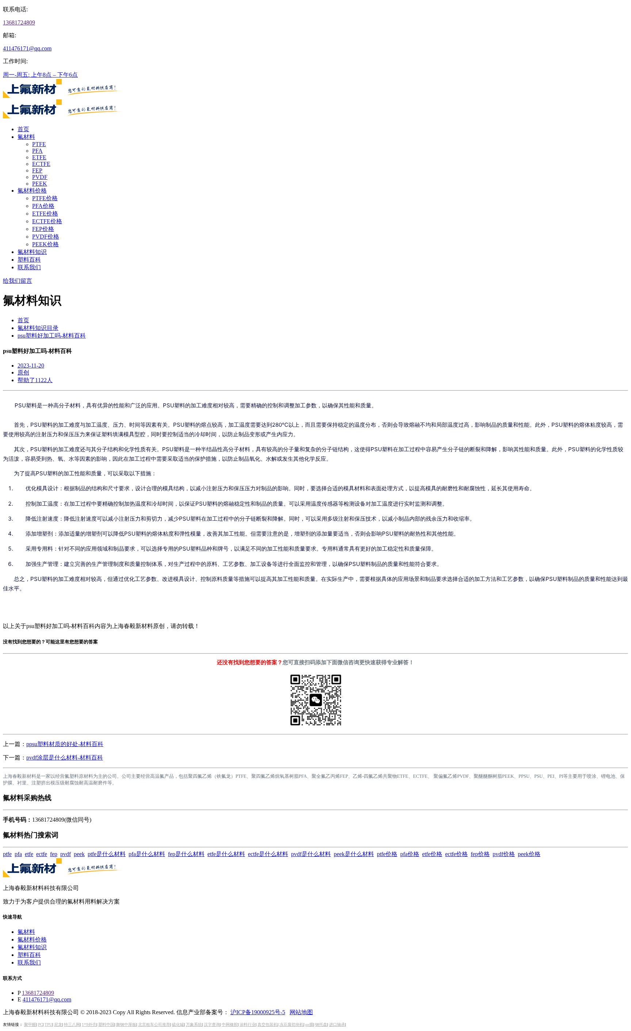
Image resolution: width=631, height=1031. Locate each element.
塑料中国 (106, 1025)
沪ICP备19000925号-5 (257, 1012)
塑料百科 (29, 259)
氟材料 (26, 137)
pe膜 (309, 1025)
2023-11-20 (31, 365)
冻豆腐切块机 (291, 1025)
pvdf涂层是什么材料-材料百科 (64, 757)
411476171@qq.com (27, 48)
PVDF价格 (45, 236)
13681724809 (19, 22)
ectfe (41, 854)
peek (79, 854)
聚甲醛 (30, 1025)
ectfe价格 (456, 854)
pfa (18, 854)
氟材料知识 (32, 252)
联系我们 (29, 267)
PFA (37, 151)
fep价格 (480, 854)
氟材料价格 (32, 190)
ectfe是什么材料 (268, 854)
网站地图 (301, 1012)
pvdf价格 (504, 854)
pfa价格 (409, 854)
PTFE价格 (45, 198)
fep (53, 854)
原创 (23, 372)
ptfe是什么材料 (107, 854)
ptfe (7, 854)
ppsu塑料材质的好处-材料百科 (64, 744)
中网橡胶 (230, 1025)
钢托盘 (321, 1025)
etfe (29, 854)
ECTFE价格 (47, 221)
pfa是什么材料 (147, 854)
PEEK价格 (45, 244)
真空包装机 (267, 1025)
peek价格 (529, 854)
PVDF (39, 177)
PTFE (39, 144)
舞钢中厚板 (126, 1025)
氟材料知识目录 (38, 328)
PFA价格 (43, 206)
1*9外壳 (89, 1025)
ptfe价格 (387, 854)
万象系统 (194, 1025)
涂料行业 (248, 1025)
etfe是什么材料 (226, 854)
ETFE (39, 157)
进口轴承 (337, 1025)
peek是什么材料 (354, 854)
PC (40, 1025)
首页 (23, 129)
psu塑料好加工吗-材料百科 (52, 335)
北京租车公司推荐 (154, 1025)
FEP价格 (43, 229)
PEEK (39, 183)
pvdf (65, 854)
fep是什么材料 (186, 854)
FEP (37, 170)
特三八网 (72, 1025)
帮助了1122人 (35, 380)
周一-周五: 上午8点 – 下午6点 (40, 75)
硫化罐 (178, 1025)
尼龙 (58, 1025)
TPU (48, 1025)
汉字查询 (212, 1025)
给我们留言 (17, 281)
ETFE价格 (45, 213)
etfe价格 (432, 854)
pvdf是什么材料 (311, 854)
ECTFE (41, 164)
